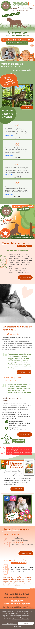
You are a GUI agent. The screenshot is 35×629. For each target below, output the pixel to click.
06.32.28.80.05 (18, 542)
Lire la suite (9, 135)
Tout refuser (9, 623)
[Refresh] (17, 509)
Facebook (17, 465)
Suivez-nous (17, 600)
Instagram (16, 467)
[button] (30, 473)
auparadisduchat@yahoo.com (22, 544)
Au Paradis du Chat (16, 594)
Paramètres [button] (17, 626)
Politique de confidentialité (20, 619)
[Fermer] (32, 611)
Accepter (26, 623)
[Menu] (31, 3)
